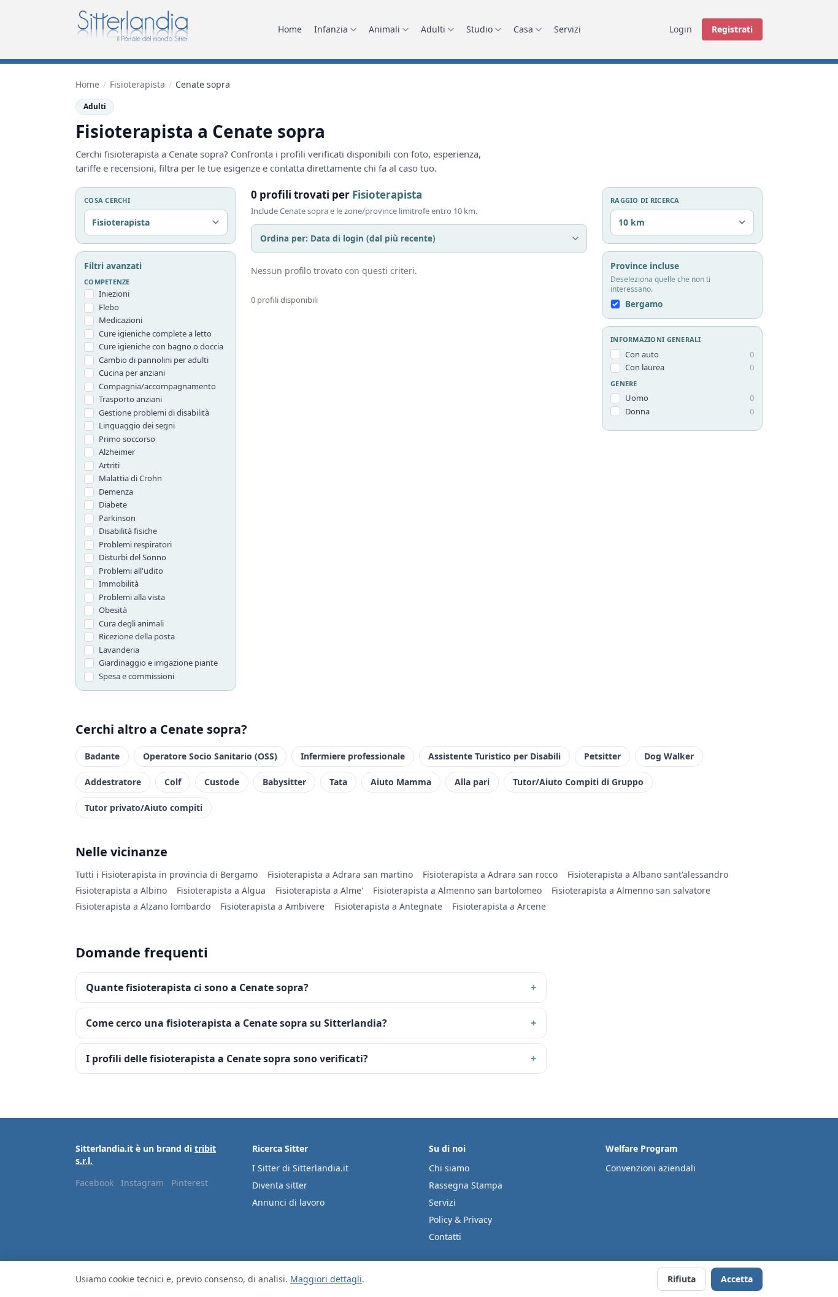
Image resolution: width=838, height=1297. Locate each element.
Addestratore (113, 782)
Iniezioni (114, 293)
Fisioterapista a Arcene (499, 906)
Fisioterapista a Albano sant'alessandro (647, 874)
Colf (172, 782)
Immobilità (119, 583)
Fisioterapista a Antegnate (388, 906)
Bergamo (644, 304)
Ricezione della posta (137, 636)
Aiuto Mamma (401, 782)
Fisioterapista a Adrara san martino (340, 874)
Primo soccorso (127, 438)
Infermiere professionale (353, 756)
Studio (479, 29)
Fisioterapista (137, 84)
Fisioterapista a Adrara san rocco (490, 874)
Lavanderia (119, 649)
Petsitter (602, 756)
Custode (221, 782)
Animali (384, 29)
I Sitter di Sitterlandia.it (300, 1168)
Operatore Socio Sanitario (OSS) (210, 756)
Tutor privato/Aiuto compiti (143, 807)
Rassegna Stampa (465, 1185)
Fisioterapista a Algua (221, 890)
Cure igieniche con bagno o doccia (161, 346)
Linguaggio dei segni (137, 425)
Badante (102, 756)
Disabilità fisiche (128, 530)
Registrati (732, 29)
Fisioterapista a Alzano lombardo (142, 906)
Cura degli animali (131, 623)
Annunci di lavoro (288, 1202)
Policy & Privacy (460, 1219)
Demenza (116, 491)
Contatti (445, 1236)
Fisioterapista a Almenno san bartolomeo (457, 890)
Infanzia (331, 29)
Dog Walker (669, 756)
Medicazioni (120, 319)
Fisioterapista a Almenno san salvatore (631, 890)
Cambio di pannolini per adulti (154, 359)
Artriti (109, 465)
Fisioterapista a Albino (121, 890)
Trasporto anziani (130, 399)
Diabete (113, 504)
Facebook (94, 1183)
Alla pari (472, 782)
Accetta (737, 1279)
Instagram (142, 1183)
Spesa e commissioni (136, 676)
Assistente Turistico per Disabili (494, 756)
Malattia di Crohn (130, 478)
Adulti (433, 29)
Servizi (567, 29)
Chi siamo (449, 1168)
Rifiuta (681, 1279)
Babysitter (284, 782)
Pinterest (189, 1183)
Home (290, 29)
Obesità (113, 609)
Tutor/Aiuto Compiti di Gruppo (578, 782)
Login (680, 29)
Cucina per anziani (132, 372)
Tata (338, 782)
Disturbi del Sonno (132, 557)
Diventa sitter (279, 1185)
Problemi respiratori (135, 544)
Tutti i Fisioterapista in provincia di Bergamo (166, 874)
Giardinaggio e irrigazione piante (158, 662)
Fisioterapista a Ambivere (272, 906)
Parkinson (117, 517)
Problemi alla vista (132, 597)
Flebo (109, 307)
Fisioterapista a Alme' (319, 890)
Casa (523, 29)
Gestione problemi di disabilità (154, 412)
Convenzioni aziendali (650, 1168)
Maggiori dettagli (326, 1279)
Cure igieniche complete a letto (155, 333)
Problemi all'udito (131, 570)
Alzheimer (117, 451)
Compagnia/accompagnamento (157, 386)
